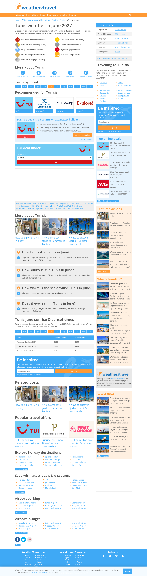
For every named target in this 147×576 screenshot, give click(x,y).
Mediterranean (33, 20)
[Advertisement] (95, 6)
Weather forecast (54, 76)
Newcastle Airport (79, 508)
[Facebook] (17, 539)
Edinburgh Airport (53, 508)
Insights (63, 15)
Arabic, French (121, 38)
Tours (120, 98)
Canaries (80, 555)
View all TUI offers (86, 139)
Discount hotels (25, 488)
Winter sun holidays (53, 465)
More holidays (21, 469)
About (27, 555)
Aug (64, 86)
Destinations (32, 15)
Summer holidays (52, 459)
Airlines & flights (26, 485)
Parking (67, 562)
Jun (51, 86)
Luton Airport (51, 503)
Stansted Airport (26, 505)
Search (72, 15)
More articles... (103, 271)
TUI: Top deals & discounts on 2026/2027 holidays (48, 119)
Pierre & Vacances (79, 482)
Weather (20, 15)
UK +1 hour (120, 34)
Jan (18, 86)
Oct (77, 86)
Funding (40, 562)
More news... (103, 456)
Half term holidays (26, 465)
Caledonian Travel (79, 485)
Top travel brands (26, 482)
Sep (70, 86)
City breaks (23, 459)
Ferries (103, 101)
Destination (21, 154)
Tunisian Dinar (121, 43)
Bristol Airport (25, 508)
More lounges (21, 533)
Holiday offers (24, 480)
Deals (42, 15)
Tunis (62, 20)
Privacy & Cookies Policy (39, 572)
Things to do (123, 95)
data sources (77, 208)
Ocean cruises (124, 93)
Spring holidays (51, 457)
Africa (24, 20)
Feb (24, 86)
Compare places (79, 462)
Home (17, 20)
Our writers (41, 557)
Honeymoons (77, 457)
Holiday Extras (78, 480)
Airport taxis (105, 90)
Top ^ (18, 545)
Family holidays (25, 462)
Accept (128, 571)
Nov (83, 86)
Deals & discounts (86, 76)
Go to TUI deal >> (82, 135)
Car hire (103, 95)
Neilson (48, 485)
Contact (28, 557)
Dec (90, 86)
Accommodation (125, 85)
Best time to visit (22, 76)
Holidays (103, 82)
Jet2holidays (50, 482)
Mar (31, 86)
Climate (67, 564)
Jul (57, 86)
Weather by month (39, 76)
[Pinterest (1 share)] (29, 539)
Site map (28, 564)
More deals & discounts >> (108, 201)
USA (78, 564)
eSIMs (102, 98)
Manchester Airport (27, 503)
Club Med (76, 488)
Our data (40, 555)
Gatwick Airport (78, 503)
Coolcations (77, 459)
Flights (103, 85)
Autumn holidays (52, 462)
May (44, 86)
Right (117, 51)
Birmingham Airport (54, 505)
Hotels (120, 82)
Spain (79, 560)
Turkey (80, 562)
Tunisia (55, 20)
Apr (37, 86)
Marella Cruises (51, 488)
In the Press (38, 565)
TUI (46, 480)
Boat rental (104, 93)
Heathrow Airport (52, 528)
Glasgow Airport (79, 505)
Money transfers (125, 90)
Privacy (27, 560)
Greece (79, 557)
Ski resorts (76, 465)
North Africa (45, 20)
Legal (27, 562)
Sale (26, 137)
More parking (21, 512)
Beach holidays (25, 457)
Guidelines (41, 560)
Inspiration (52, 15)
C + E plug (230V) (122, 47)
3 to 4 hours (120, 29)
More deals (20, 492)
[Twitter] (23, 539)
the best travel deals (117, 378)
